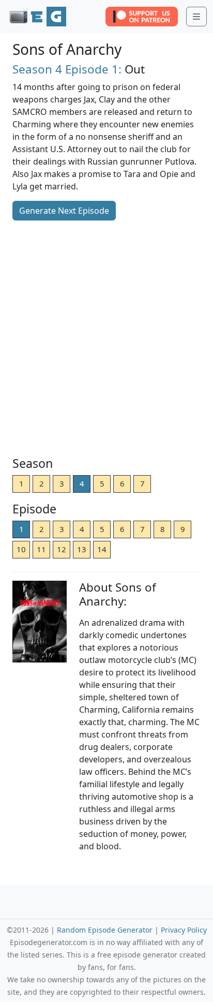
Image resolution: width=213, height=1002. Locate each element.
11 (41, 549)
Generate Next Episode (64, 210)
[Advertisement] (106, 339)
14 (101, 549)
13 (81, 549)
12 (61, 549)
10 (21, 549)
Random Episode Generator (105, 930)
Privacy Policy (184, 930)
